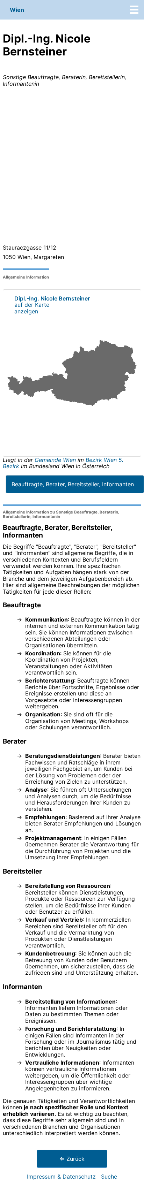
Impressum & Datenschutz (61, 1176)
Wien (17, 9)
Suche (109, 1176)
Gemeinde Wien (56, 459)
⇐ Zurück (72, 1158)
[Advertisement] (72, 167)
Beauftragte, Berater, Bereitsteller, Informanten (73, 484)
